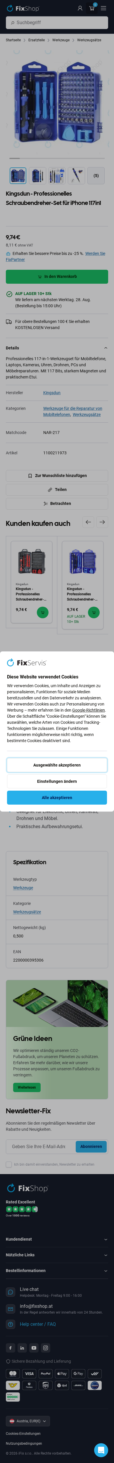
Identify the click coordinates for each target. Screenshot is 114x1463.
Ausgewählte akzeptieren (57, 765)
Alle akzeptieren (57, 797)
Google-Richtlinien (88, 710)
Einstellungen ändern (57, 781)
